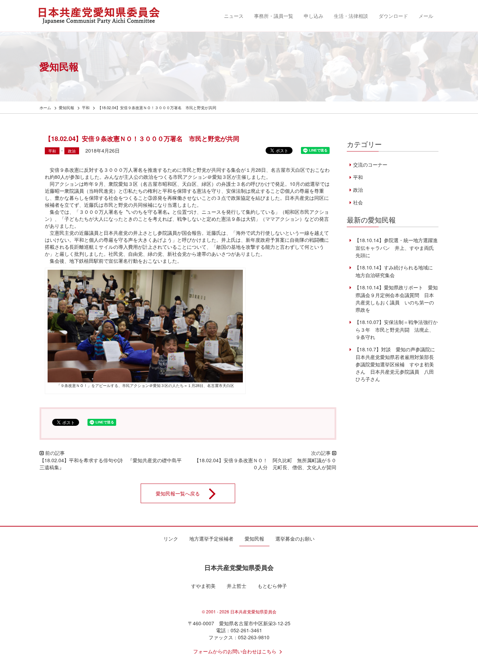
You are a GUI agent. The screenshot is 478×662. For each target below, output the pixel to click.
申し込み (313, 15)
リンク (170, 538)
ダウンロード (393, 15)
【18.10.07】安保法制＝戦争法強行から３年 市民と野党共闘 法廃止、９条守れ (395, 329)
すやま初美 (203, 585)
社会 (358, 202)
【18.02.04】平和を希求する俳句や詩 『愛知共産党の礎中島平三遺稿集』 (111, 464)
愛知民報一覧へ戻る (178, 493)
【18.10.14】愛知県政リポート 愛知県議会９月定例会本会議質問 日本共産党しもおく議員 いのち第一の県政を (395, 298)
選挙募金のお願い (295, 538)
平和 (52, 151)
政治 (72, 151)
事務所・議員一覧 (273, 15)
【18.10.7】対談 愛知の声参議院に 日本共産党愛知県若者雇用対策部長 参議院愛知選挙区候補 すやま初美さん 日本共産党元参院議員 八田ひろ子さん (396, 364)
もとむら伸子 (272, 585)
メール (426, 15)
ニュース (234, 15)
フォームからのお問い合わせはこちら (234, 651)
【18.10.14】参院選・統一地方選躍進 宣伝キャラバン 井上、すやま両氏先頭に (397, 248)
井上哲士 (236, 585)
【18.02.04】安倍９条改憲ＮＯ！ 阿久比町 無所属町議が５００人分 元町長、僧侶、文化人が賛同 (265, 464)
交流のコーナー (370, 164)
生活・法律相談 (351, 15)
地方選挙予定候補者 (211, 538)
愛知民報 (254, 538)
